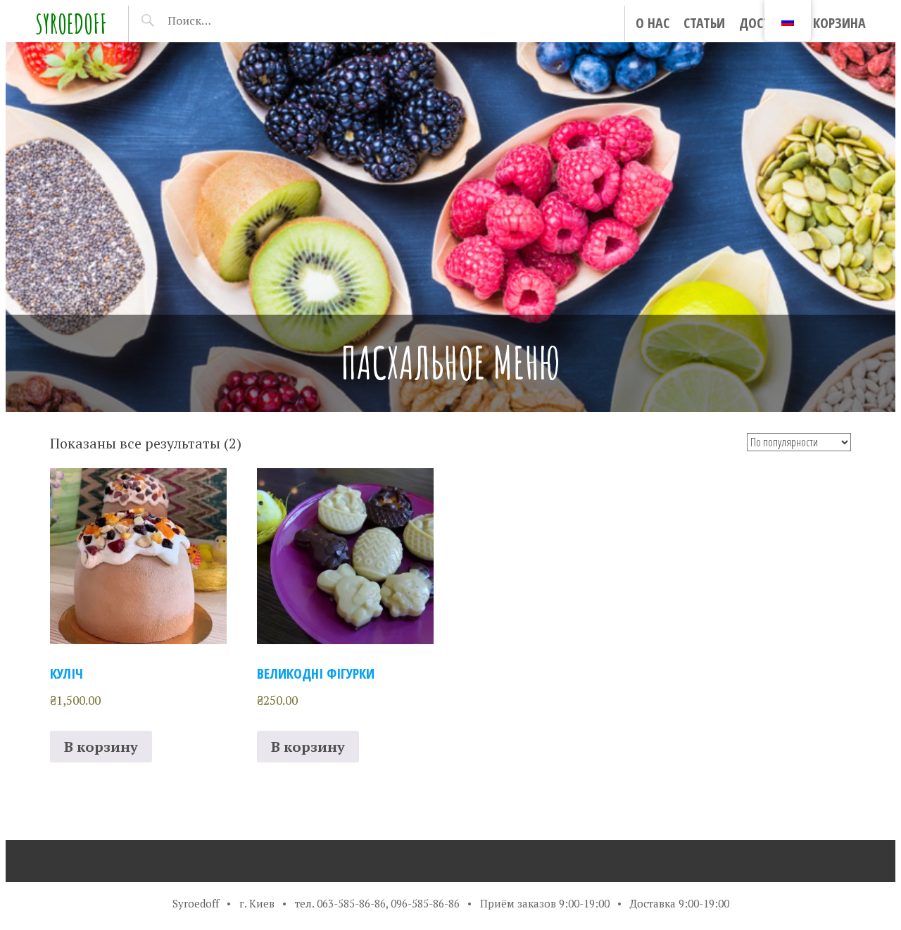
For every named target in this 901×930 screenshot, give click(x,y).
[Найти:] (225, 20)
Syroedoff (71, 23)
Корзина (839, 22)
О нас (652, 22)
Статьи (704, 22)
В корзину (101, 746)
